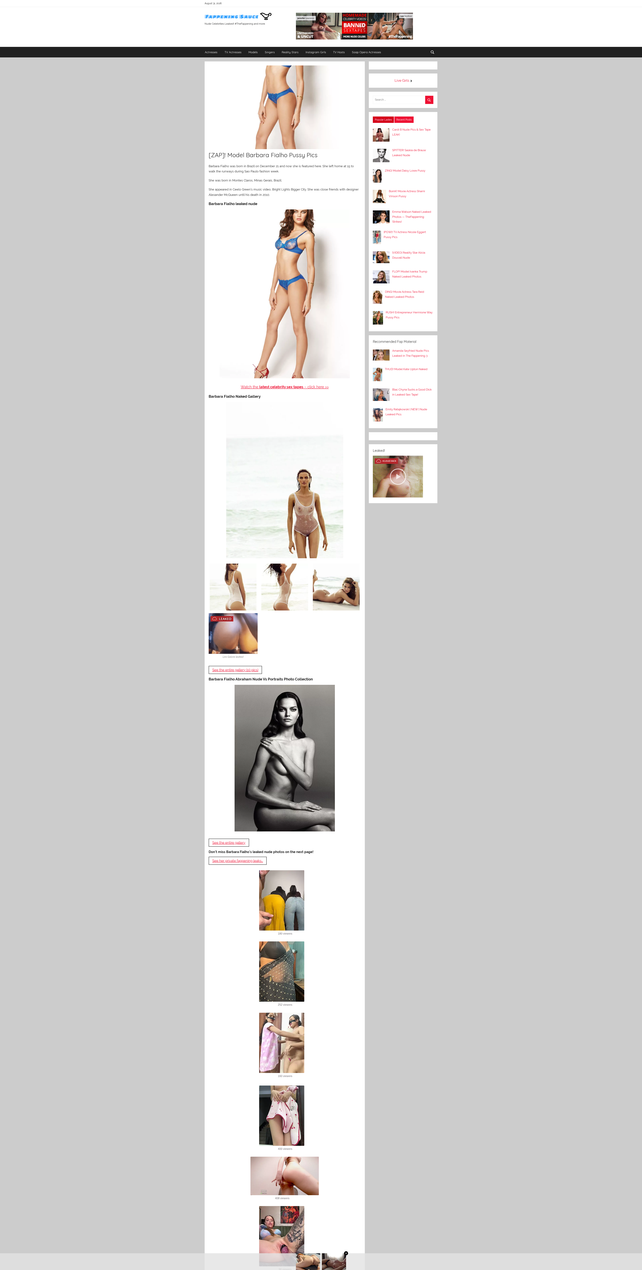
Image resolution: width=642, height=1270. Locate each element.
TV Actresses (233, 52)
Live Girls (402, 80)
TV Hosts (339, 52)
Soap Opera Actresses (366, 52)
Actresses (211, 52)
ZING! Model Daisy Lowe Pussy (405, 170)
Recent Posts (404, 119)
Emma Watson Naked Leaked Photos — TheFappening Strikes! (411, 216)
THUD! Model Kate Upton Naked (406, 369)
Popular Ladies (383, 119)
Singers (270, 52)
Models (253, 52)
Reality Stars (290, 52)
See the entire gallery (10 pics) (235, 670)
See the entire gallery (228, 843)
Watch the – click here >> (285, 387)
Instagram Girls (316, 52)
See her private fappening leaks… (237, 861)
